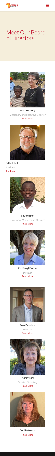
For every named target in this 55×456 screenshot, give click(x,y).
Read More (27, 118)
